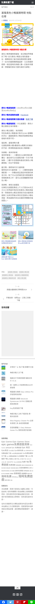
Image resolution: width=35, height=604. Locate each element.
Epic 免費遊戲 (16, 447)
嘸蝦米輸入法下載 (16, 373)
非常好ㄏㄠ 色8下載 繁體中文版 (21, 367)
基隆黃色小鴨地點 (7, 275)
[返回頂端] (17, 587)
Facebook (24, 115)
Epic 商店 (26, 447)
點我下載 (29, 119)
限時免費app (15, 477)
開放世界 (29, 473)
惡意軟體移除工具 (25, 468)
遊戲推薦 (17, 473)
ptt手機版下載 (22, 459)
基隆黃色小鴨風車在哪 (9, 278)
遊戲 (30, 470)
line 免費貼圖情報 (12, 456)
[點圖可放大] (17, 226)
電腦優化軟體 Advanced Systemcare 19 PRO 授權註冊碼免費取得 (21, 401)
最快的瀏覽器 (19, 470)
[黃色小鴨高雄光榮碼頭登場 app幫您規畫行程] (26, 235)
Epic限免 (11, 450)
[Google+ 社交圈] (17, 594)
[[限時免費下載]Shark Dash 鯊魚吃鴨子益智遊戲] (9, 250)
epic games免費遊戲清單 (15, 444)
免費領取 (12, 465)
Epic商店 (4, 450)
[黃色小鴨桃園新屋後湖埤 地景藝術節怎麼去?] (9, 235)
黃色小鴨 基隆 (22, 278)
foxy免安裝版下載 (16, 408)
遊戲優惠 (7, 473)
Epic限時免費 (18, 450)
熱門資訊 (4, 7)
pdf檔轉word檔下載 (13, 459)
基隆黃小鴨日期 (24, 272)
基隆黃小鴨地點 (13, 272)
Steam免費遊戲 (18, 462)
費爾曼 (5, 20)
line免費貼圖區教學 (16, 453)
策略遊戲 (26, 470)
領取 (11, 480)
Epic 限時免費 (27, 450)
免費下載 (25, 462)
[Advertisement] (17, 88)
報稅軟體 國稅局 (15, 468)
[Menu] (32, 2)
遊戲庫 (11, 473)
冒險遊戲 (18, 465)
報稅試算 (8, 468)
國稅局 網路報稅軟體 (27, 465)
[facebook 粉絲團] (14, 594)
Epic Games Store (21, 441)
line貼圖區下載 (22, 456)
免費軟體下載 (7, 2)
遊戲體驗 (24, 473)
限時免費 (6, 476)
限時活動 (7, 480)
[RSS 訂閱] (21, 594)
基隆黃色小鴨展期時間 (21, 275)
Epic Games (6, 442)
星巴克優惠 (12, 470)
